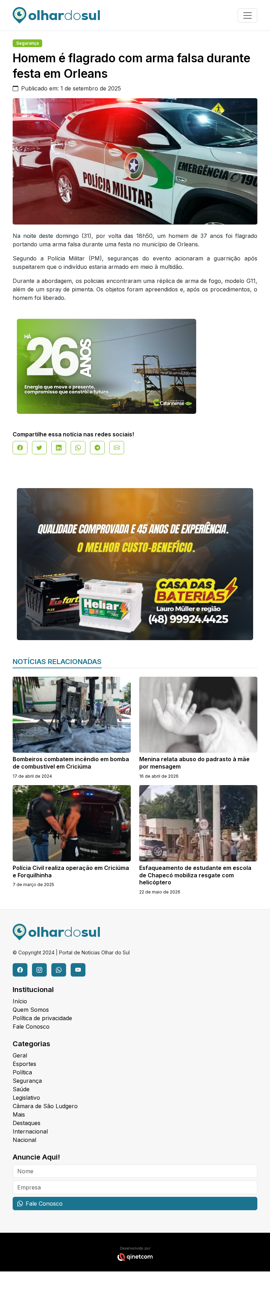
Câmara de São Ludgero (45, 1106)
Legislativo (26, 1097)
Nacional (24, 1139)
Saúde (21, 1089)
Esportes (24, 1063)
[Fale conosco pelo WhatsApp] (58, 970)
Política (22, 1072)
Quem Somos (31, 1009)
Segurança (27, 43)
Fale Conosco (31, 1026)
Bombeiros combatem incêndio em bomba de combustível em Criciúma (71, 763)
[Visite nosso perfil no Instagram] (39, 970)
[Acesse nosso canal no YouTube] (78, 970)
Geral (20, 1055)
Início (20, 1001)
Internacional (30, 1131)
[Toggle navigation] (247, 15)
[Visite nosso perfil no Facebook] (20, 970)
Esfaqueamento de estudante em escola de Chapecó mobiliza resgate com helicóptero (195, 875)
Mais (19, 1114)
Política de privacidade (42, 1018)
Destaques (26, 1122)
